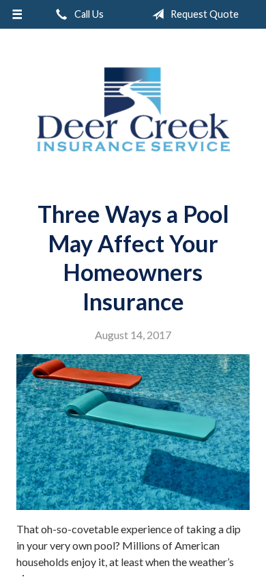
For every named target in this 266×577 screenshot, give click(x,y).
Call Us (88, 14)
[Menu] (17, 14)
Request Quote (203, 14)
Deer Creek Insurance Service (133, 109)
